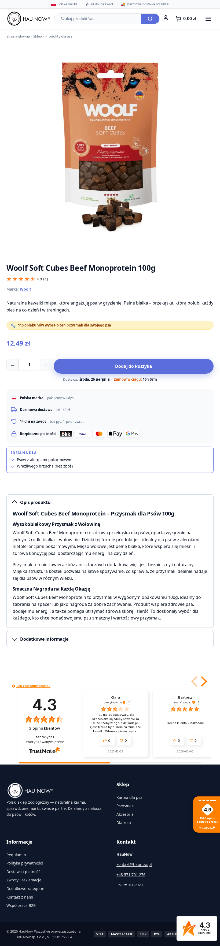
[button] (203, 681)
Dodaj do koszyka (133, 366)
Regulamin (16, 854)
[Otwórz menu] (208, 18)
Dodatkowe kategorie (25, 888)
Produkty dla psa (58, 36)
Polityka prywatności (24, 863)
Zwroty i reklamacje (23, 879)
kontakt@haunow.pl (134, 864)
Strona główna (18, 36)
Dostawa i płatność (23, 871)
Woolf (25, 289)
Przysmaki (125, 805)
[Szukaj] (150, 19)
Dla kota (123, 822)
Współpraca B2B (21, 905)
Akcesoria (125, 814)
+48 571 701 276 (130, 874)
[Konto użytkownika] (166, 18)
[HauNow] (55, 790)
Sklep (37, 36)
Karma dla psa (129, 797)
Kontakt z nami (19, 897)
